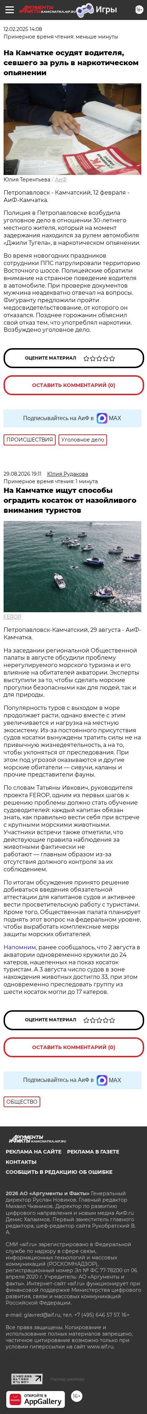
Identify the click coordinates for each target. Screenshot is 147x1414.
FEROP (12, 617)
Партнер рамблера (67, 1379)
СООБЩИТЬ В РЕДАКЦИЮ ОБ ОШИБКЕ (59, 1172)
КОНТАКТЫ (21, 1162)
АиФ (61, 179)
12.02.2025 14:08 (23, 29)
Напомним (20, 947)
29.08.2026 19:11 (22, 474)
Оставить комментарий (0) (73, 385)
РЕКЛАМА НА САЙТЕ (33, 1152)
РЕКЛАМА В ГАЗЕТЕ (93, 1152)
